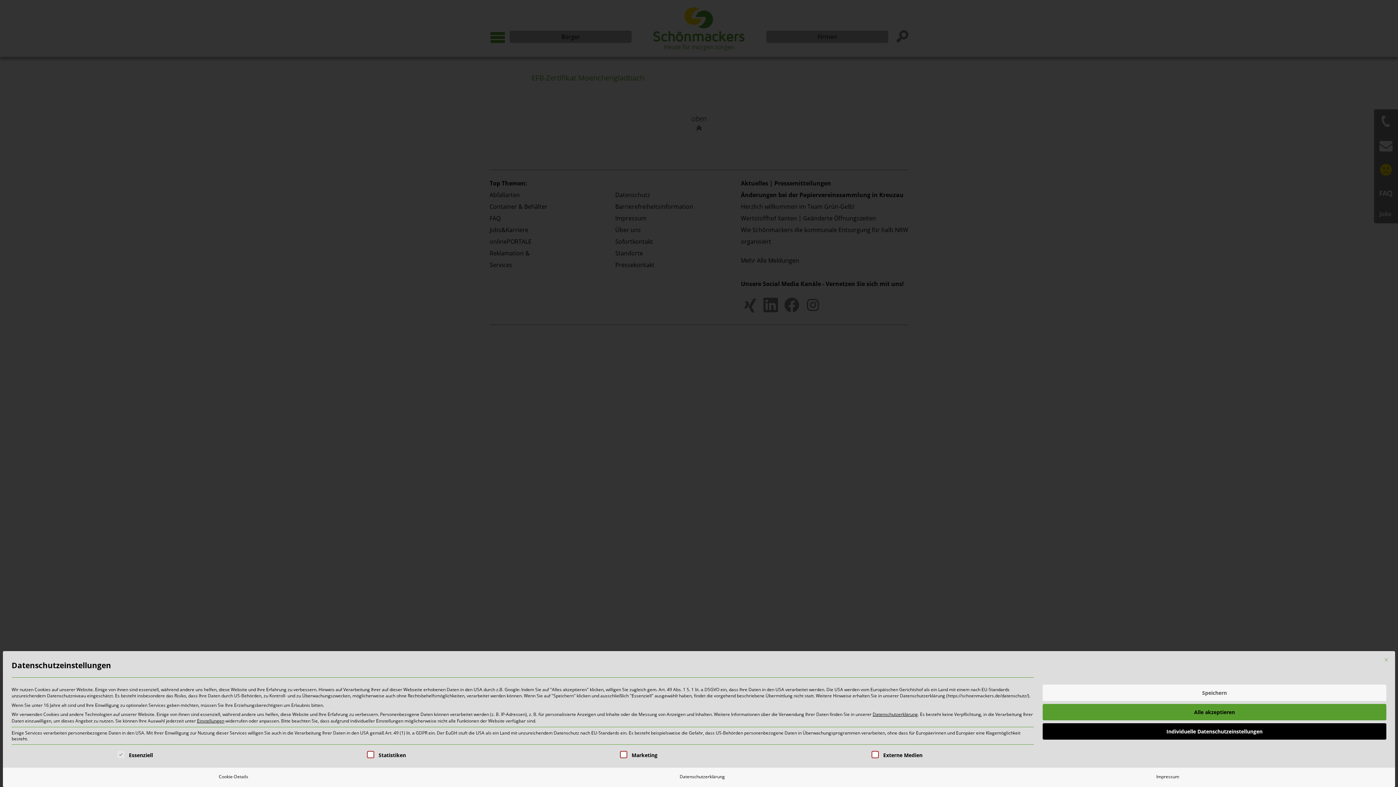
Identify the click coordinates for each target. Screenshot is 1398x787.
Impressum (1167, 777)
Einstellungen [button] (210, 721)
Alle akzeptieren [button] (1214, 712)
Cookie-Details (233, 777)
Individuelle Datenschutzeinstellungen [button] (1214, 731)
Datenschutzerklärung (895, 714)
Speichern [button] (1214, 692)
